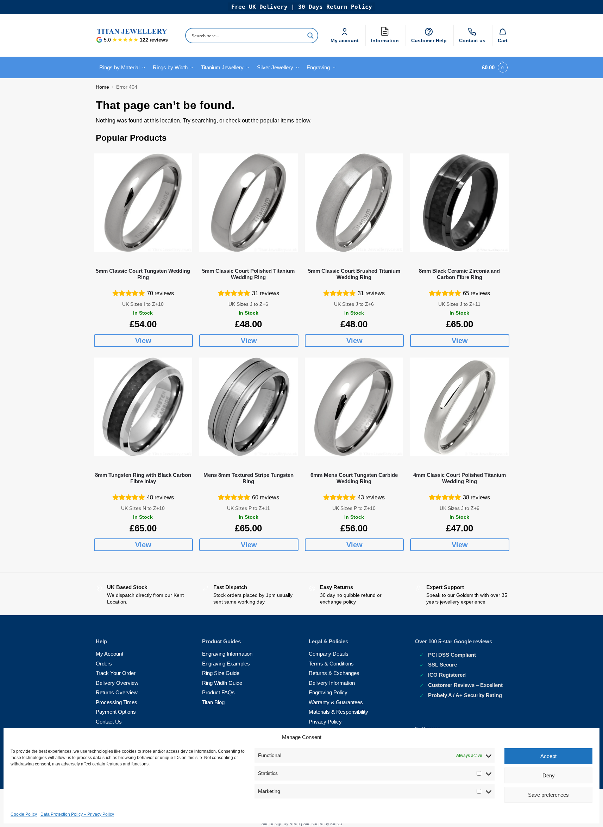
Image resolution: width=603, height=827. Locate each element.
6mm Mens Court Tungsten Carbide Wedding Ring (354, 478)
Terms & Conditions (331, 664)
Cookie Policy (24, 814)
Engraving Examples (226, 664)
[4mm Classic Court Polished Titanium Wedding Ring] (459, 407)
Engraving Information (227, 654)
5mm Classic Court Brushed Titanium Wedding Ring (354, 274)
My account (345, 40)
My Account (109, 654)
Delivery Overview (117, 683)
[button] (493, 67)
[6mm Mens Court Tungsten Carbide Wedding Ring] (354, 407)
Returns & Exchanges (334, 673)
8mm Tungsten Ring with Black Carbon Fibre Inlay (143, 478)
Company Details (328, 654)
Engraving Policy (328, 692)
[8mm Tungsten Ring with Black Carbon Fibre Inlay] (143, 407)
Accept (548, 756)
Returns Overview (117, 692)
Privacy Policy (325, 722)
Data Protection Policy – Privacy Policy (77, 814)
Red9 (294, 823)
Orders (104, 664)
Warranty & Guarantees (336, 702)
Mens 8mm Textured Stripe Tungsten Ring (248, 478)
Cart (503, 40)
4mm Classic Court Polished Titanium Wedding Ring (459, 478)
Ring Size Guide (220, 673)
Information (386, 39)
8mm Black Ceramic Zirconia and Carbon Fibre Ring (459, 274)
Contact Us (109, 722)
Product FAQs (218, 692)
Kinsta (336, 823)
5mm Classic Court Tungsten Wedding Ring (143, 274)
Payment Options (116, 712)
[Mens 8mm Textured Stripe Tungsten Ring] (248, 407)
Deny (548, 775)
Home (102, 87)
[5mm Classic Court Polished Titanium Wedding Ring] (248, 202)
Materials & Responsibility (338, 712)
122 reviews (154, 39)
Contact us (472, 40)
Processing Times (116, 702)
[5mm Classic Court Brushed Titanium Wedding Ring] (354, 202)
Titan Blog (213, 702)
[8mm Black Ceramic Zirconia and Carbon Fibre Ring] (459, 202)
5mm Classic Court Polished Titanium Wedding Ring (248, 274)
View (143, 341)
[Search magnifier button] (310, 35)
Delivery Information (332, 683)
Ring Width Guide (222, 683)
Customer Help (429, 40)
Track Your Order (116, 673)
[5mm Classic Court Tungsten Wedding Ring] (143, 202)
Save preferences (548, 795)
